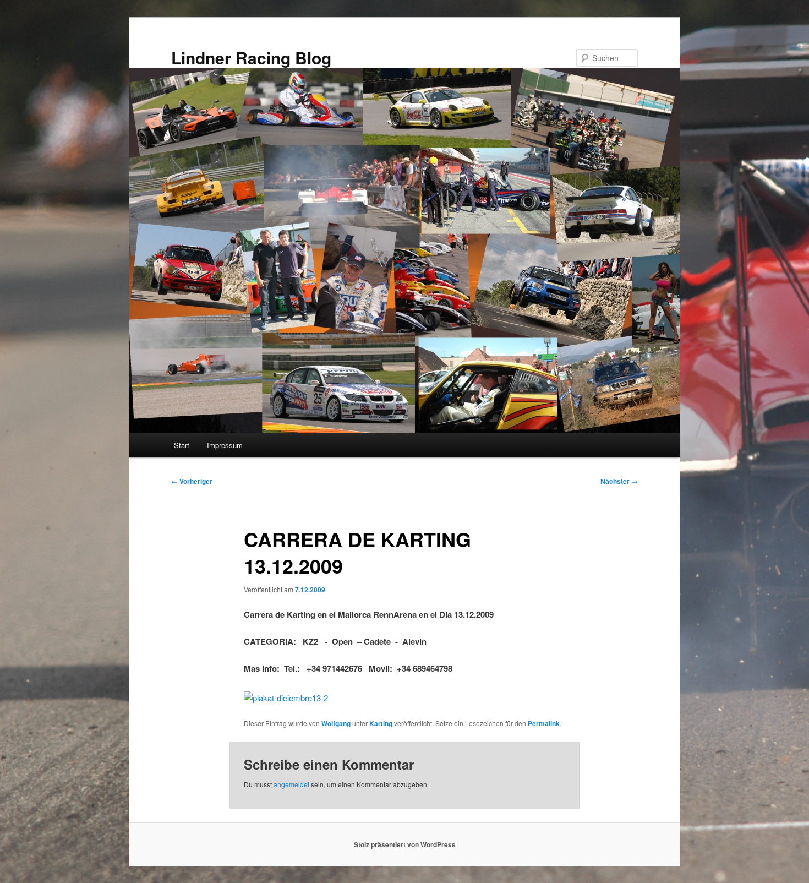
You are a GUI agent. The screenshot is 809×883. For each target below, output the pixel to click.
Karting (380, 723)
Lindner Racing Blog (251, 57)
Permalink (544, 723)
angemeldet (291, 784)
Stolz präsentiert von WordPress (405, 844)
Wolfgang (336, 723)
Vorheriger (191, 481)
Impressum (225, 445)
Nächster (619, 481)
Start (181, 445)
